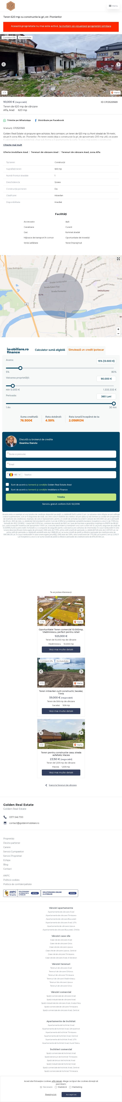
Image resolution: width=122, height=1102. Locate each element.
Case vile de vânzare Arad (61, 940)
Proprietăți (8, 838)
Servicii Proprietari (12, 856)
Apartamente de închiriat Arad (61, 1025)
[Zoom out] (118, 333)
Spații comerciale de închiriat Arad (61, 1053)
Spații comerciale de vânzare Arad (61, 996)
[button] (3, 64)
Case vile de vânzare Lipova (61, 947)
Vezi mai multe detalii (61, 649)
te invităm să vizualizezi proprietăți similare (85, 26)
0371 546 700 (16, 817)
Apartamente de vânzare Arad (61, 912)
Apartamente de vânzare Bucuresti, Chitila (61, 930)
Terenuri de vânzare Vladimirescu (61, 978)
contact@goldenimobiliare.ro (24, 823)
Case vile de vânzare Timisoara (61, 954)
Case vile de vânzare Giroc (61, 943)
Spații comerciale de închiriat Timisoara (61, 1071)
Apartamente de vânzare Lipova (61, 926)
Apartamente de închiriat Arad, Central (61, 1036)
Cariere (7, 847)
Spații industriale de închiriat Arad (61, 1064)
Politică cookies (11, 880)
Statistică (62, 1087)
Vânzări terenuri (61, 964)
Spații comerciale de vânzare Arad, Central (61, 1010)
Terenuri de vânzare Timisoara (61, 975)
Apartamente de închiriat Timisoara (61, 1032)
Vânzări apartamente (61, 908)
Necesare (48, 1087)
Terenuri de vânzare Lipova (61, 982)
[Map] (61, 296)
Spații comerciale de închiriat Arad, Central (61, 1067)
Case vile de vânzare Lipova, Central (61, 950)
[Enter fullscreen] (118, 259)
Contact (7, 869)
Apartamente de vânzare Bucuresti (61, 919)
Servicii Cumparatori (13, 851)
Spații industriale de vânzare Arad (61, 999)
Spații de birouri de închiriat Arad (61, 1060)
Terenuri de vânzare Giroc (61, 986)
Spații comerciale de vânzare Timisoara (61, 1007)
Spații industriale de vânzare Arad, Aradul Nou (61, 1003)
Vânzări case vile (61, 936)
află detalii (57, 1081)
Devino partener (11, 843)
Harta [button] (116, 92)
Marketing (77, 1087)
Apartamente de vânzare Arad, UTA (61, 922)
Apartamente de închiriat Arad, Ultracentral (61, 1029)
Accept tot (71, 1094)
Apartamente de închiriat (61, 1021)
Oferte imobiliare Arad (15, 152)
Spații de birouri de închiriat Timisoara (61, 1057)
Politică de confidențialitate (17, 884)
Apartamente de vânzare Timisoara (61, 915)
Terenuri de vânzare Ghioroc (61, 971)
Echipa (6, 860)
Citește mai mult (12, 145)
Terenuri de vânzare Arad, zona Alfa (80, 152)
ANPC (6, 875)
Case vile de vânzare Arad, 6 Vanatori (61, 958)
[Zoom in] (118, 329)
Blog (5, 864)
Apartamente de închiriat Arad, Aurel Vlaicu (61, 1043)
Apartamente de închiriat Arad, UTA (61, 1039)
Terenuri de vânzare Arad (44, 152)
